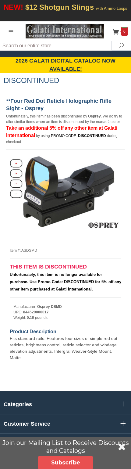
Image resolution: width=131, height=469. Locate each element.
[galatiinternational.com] (66, 31)
